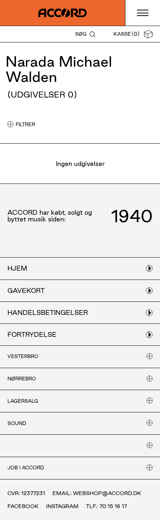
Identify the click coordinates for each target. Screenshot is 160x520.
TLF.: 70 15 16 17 (106, 506)
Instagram (62, 506)
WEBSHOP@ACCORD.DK (107, 493)
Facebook (23, 506)
